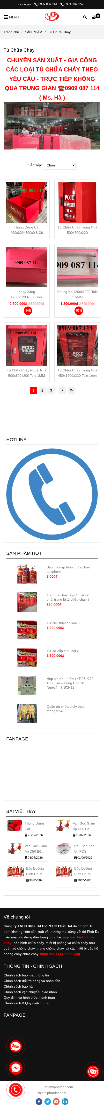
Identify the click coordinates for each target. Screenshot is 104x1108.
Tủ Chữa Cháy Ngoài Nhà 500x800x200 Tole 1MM (26, 372)
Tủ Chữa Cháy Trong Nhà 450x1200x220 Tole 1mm (77, 372)
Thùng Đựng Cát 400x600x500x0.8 (36, 826)
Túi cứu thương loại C (63, 623)
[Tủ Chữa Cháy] (52, 17)
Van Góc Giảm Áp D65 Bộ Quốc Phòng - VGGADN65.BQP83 (85, 826)
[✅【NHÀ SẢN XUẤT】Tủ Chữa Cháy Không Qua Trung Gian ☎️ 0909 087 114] (26, 202)
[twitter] (47, 1101)
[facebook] (39, 1101)
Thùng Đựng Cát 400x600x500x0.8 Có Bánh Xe (26, 230)
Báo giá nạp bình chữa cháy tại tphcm (68, 569)
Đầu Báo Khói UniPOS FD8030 (84, 849)
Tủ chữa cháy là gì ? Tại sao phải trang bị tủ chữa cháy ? (68, 597)
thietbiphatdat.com (58, 1087)
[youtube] (56, 1101)
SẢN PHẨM (33, 32)
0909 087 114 (48, 4)
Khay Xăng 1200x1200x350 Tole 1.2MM (27, 295)
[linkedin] (65, 1101)
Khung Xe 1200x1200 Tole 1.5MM (77, 294)
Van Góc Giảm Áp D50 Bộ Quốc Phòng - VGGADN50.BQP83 (36, 849)
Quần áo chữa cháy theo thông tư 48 (66, 709)
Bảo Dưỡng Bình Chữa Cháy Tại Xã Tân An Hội (83, 871)
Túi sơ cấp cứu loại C (63, 651)
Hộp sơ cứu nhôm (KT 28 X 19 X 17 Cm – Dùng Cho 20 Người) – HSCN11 (70, 683)
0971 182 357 (74, 4)
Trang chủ (11, 32)
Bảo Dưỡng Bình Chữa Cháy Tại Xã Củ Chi (35, 871)
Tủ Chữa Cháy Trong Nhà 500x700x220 (77, 230)
